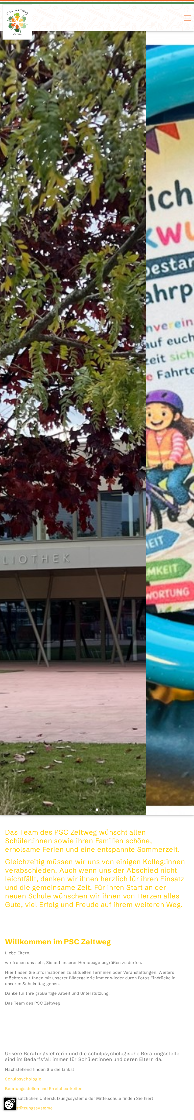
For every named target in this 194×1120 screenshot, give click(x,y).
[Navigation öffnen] (187, 18)
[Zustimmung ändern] (10, 1104)
